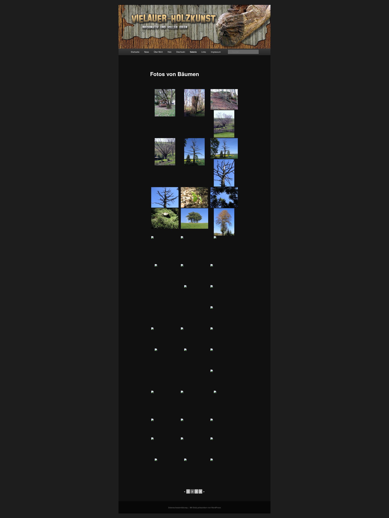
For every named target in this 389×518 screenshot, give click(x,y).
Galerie (193, 51)
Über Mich (158, 51)
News (146, 51)
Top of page (8, 509)
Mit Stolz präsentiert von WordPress (205, 507)
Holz (170, 51)
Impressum (216, 51)
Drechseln (180, 51)
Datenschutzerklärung (178, 507)
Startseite (135, 51)
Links (203, 51)
